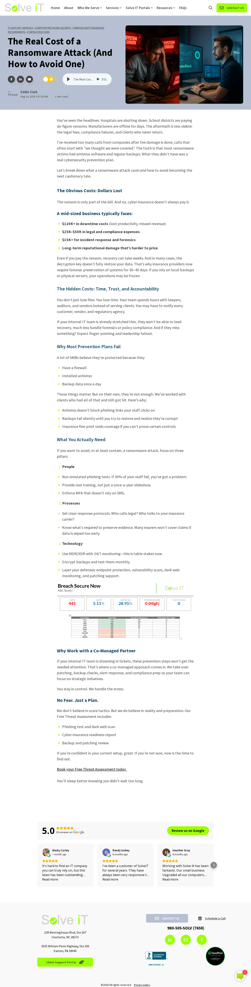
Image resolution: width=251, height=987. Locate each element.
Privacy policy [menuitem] (142, 985)
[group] (87, 79)
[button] (68, 79)
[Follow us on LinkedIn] (170, 940)
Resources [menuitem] (164, 7)
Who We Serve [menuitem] (88, 7)
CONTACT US (235, 8)
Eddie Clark (29, 92)
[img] (97, 79)
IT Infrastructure (38, 32)
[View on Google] (46, 852)
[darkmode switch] (49, 79)
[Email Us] (186, 940)
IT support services (20, 28)
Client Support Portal (61, 962)
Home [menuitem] (55, 7)
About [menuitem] (68, 7)
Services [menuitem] (112, 7)
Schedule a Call (215, 918)
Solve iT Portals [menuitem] (138, 7)
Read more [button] (50, 879)
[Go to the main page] (24, 8)
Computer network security (53, 28)
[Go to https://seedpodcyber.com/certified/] (215, 956)
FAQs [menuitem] (183, 7)
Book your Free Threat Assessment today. (92, 769)
